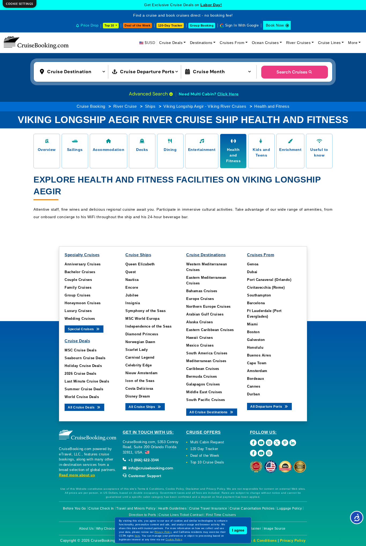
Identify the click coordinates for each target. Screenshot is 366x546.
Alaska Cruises (199, 322)
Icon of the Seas (139, 381)
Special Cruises (81, 329)
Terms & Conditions (259, 540)
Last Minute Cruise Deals (87, 381)
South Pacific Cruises (205, 400)
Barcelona (256, 303)
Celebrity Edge (138, 365)
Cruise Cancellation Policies (252, 508)
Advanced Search (149, 94)
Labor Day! (211, 5)
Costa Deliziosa (139, 389)
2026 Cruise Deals (80, 374)
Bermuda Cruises (201, 376)
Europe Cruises (200, 299)
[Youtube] (261, 442)
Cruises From (232, 42)
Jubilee (132, 295)
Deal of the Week (137, 25)
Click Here (228, 94)
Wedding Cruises (80, 319)
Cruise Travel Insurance (208, 508)
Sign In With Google (242, 25)
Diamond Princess (141, 334)
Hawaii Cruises (199, 338)
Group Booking (202, 25)
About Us (86, 528)
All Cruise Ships (142, 407)
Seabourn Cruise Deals (85, 358)
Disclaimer (252, 528)
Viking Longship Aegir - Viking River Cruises (204, 106)
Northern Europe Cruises (208, 306)
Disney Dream (137, 396)
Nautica (132, 280)
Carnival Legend (140, 357)
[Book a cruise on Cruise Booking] (36, 43)
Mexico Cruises (200, 345)
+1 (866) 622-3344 (143, 460)
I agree (238, 530)
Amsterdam (257, 371)
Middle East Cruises (204, 392)
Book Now (275, 25)
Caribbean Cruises (202, 369)
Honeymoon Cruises (83, 303)
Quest (130, 272)
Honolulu (255, 348)
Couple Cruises (78, 280)
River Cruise (125, 106)
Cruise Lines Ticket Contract (181, 515)
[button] (73, 71)
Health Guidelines (172, 508)
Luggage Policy (289, 508)
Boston (253, 332)
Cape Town (257, 363)
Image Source (275, 528)
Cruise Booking (91, 106)
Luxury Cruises (78, 311)
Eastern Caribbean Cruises (210, 330)
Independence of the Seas (148, 326)
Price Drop (89, 25)
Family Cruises (78, 287)
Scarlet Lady (136, 350)
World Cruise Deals (82, 397)
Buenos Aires (259, 355)
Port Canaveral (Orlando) (269, 280)
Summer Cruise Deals (84, 389)
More (352, 42)
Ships (150, 106)
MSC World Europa (142, 319)
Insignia (132, 303)
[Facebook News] (253, 453)
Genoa (253, 264)
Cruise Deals (170, 42)
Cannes (253, 386)
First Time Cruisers (221, 515)
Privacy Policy (293, 540)
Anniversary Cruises (83, 264)
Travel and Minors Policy (135, 508)
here (137, 535)
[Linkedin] (292, 442)
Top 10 (109, 25)
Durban (253, 394)
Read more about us (77, 475)
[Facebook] (253, 442)
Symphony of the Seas (145, 311)
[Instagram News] (269, 453)
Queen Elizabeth (140, 264)
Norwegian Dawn (140, 342)
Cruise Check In (101, 508)
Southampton (259, 295)
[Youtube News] (261, 453)
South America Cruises (206, 353)
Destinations (201, 42)
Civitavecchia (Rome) (266, 287)
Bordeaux (255, 379)
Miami (252, 324)
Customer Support (144, 476)
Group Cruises (78, 295)
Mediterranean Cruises (206, 361)
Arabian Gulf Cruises (204, 314)
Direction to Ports (142, 515)
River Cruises (298, 42)
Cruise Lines (329, 42)
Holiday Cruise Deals (83, 366)
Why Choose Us (109, 528)
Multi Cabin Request (207, 442)
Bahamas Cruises (201, 291)
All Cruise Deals (82, 407)
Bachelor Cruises (80, 272)
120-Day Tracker (170, 25)
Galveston (256, 340)
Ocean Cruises (265, 42)
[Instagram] (269, 442)
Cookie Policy (174, 539)
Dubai (252, 272)
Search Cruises (292, 72)
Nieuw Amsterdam (141, 373)
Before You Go (74, 508)
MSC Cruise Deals (80, 350)
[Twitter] (277, 442)
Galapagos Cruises (203, 384)
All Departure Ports (266, 406)
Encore (131, 287)
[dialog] (19, 4)
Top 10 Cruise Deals (207, 462)
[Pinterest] (285, 442)
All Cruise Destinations (209, 412)
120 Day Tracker (204, 449)
